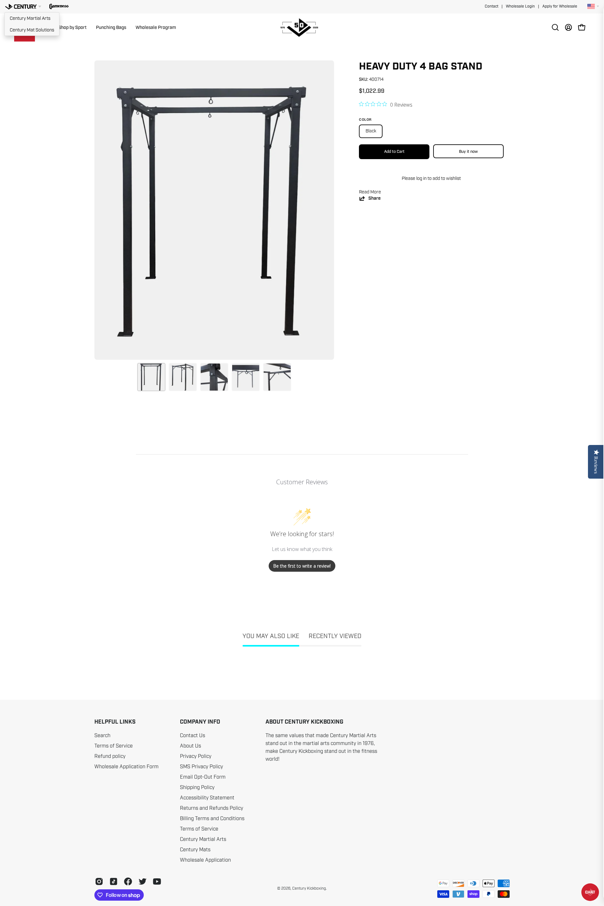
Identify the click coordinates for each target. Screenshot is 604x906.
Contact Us (192, 735)
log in (421, 178)
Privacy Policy (195, 756)
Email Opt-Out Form (203, 777)
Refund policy (110, 756)
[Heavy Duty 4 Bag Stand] (151, 377)
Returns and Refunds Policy (211, 808)
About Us (190, 746)
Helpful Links (115, 722)
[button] (59, 6)
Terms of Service (113, 746)
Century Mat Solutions (32, 30)
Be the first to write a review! (302, 566)
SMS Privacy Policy (201, 767)
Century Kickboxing (309, 888)
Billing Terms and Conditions (212, 818)
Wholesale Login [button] (520, 6)
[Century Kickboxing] (302, 27)
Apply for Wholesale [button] (559, 6)
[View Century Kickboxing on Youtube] (157, 881)
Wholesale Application (205, 860)
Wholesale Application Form (126, 767)
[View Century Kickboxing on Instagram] (99, 881)
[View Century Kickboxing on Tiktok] (113, 881)
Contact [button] (491, 6)
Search (102, 735)
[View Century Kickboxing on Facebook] (128, 881)
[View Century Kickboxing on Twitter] (142, 881)
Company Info (200, 722)
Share (374, 198)
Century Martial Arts (30, 18)
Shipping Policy (197, 787)
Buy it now (468, 151)
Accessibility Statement (207, 798)
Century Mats (195, 850)
